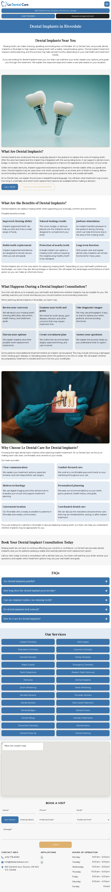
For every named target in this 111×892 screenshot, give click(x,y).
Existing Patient (27, 820)
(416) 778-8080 (28, 16)
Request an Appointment (83, 16)
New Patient (9, 820)
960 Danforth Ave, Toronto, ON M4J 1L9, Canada (55, 11)
